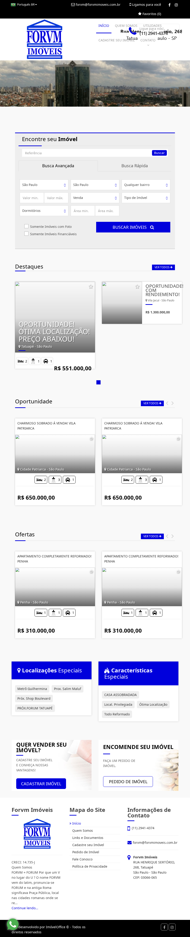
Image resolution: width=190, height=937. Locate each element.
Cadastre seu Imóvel (87, 845)
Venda (78, 197)
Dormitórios (31, 210)
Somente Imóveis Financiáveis (53, 234)
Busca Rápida (134, 165)
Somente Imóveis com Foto (51, 226)
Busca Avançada (58, 165)
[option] (98, 327)
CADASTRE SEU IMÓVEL (116, 40)
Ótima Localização (153, 704)
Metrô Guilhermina (32, 689)
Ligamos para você (146, 4)
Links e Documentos (87, 837)
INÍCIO (103, 25)
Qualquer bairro (136, 184)
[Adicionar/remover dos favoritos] (90, 287)
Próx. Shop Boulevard (34, 698)
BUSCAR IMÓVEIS (131, 227)
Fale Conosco (81, 859)
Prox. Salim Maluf (67, 689)
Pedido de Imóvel (85, 852)
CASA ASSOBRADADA (120, 695)
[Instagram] (176, 4)
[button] (167, 402)
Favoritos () (151, 14)
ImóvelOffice (55, 927)
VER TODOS (162, 267)
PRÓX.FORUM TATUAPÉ (35, 708)
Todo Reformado (117, 714)
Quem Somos (82, 830)
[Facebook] (169, 4)
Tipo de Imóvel (135, 197)
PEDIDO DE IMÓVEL (128, 781)
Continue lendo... (25, 908)
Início (76, 823)
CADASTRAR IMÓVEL (41, 783)
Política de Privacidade (89, 866)
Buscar (159, 153)
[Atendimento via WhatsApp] (13, 924)
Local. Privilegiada (118, 704)
